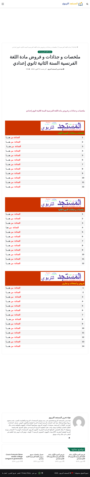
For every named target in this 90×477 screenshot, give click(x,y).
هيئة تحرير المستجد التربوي (55, 69)
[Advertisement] (45, 25)
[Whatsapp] (39, 473)
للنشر (18, 473)
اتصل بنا (4, 473)
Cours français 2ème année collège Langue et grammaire (14, 456)
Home (74, 47)
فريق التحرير (12, 473)
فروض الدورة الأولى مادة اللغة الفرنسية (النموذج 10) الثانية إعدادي (55, 456)
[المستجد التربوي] (72, 4)
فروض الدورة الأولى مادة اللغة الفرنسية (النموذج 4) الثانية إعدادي (76, 456)
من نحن (34, 473)
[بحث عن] (87, 4)
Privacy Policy (26, 473)
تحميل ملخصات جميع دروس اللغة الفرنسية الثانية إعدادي (34, 456)
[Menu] (3, 4)
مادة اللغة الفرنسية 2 (64, 47)
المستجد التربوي (64, 473)
